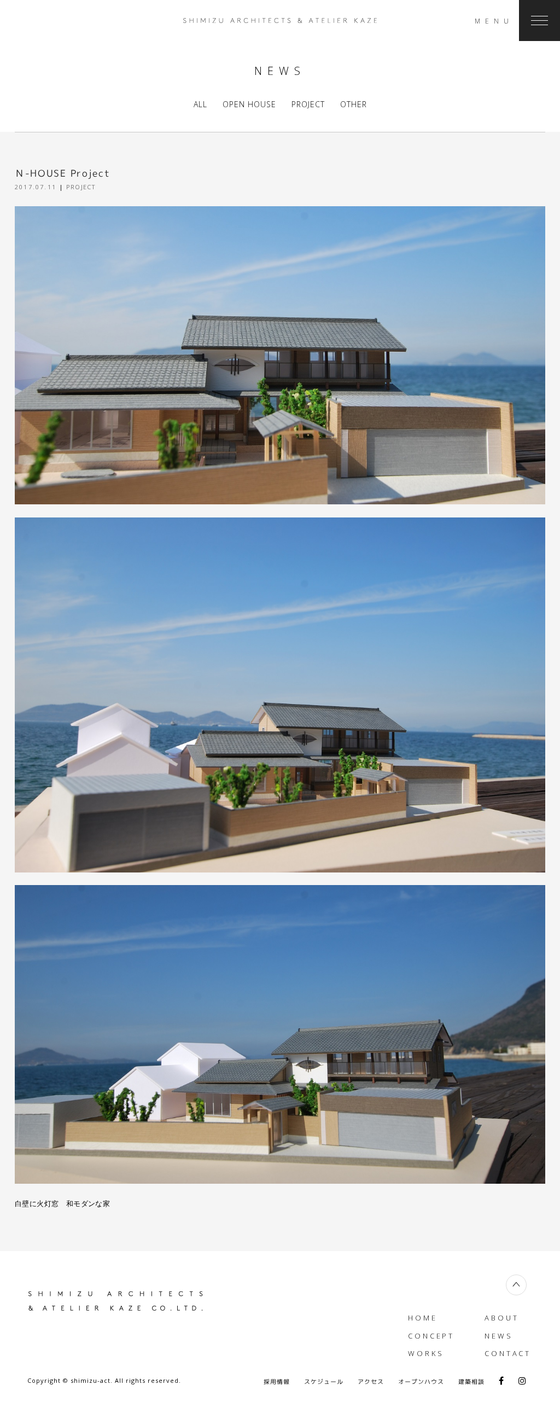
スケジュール (323, 1381)
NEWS (499, 1336)
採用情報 (277, 1381)
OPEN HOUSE (249, 104)
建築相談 (471, 1381)
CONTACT (508, 1353)
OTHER (353, 104)
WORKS (426, 1353)
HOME (423, 1318)
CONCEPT (431, 1336)
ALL (200, 104)
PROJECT (308, 104)
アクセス (371, 1381)
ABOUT (502, 1318)
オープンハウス (421, 1381)
